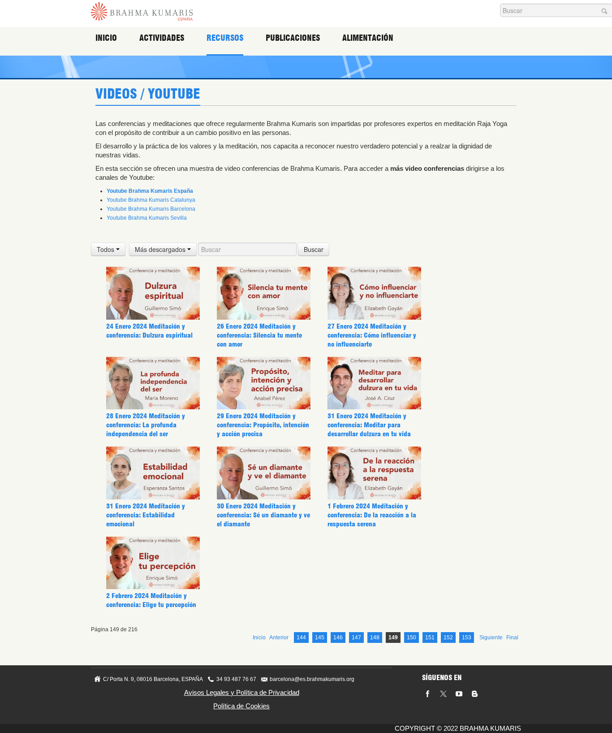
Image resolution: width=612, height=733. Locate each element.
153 (466, 637)
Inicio (106, 38)
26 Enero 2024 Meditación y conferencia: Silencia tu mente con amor (259, 335)
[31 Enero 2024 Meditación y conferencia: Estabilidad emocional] (153, 472)
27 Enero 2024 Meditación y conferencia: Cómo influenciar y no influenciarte (372, 335)
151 (430, 637)
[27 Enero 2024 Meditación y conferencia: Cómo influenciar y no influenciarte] (374, 293)
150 (411, 637)
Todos (106, 249)
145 (319, 637)
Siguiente (491, 637)
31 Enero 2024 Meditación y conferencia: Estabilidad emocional (145, 515)
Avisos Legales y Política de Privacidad (241, 692)
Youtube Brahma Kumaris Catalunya (151, 200)
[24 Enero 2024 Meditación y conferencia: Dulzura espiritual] (153, 293)
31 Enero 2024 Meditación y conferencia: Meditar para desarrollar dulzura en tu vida (369, 425)
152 (448, 637)
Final (512, 637)
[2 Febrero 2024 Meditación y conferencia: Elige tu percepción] (153, 563)
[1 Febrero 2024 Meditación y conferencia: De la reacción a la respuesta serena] (374, 472)
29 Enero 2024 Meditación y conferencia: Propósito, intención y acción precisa (263, 425)
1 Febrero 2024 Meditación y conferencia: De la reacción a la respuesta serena (372, 515)
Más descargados (161, 249)
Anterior (279, 637)
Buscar (313, 249)
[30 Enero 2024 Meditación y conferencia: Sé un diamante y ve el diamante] (263, 472)
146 (338, 637)
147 (356, 637)
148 (374, 637)
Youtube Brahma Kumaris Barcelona (151, 209)
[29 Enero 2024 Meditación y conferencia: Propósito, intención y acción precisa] (263, 383)
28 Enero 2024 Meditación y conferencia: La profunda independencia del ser (145, 425)
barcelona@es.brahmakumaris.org (312, 679)
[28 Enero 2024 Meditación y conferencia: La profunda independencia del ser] (153, 383)
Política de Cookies (241, 706)
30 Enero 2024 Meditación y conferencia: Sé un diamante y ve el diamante (263, 515)
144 (301, 637)
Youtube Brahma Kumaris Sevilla (147, 218)
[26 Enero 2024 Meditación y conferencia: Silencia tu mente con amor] (263, 293)
